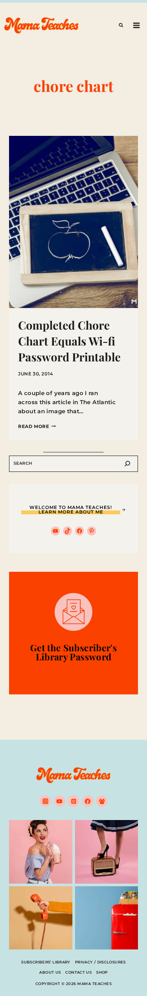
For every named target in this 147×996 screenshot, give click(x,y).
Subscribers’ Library (45, 962)
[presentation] (73, 222)
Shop (102, 972)
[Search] (127, 464)
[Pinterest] (73, 801)
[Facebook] (87, 801)
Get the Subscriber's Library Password (73, 652)
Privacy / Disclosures (100, 962)
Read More (37, 426)
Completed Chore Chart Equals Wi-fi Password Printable (69, 340)
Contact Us (78, 972)
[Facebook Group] (101, 801)
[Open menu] (136, 25)
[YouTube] (59, 801)
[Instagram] (45, 801)
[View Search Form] (121, 25)
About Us (50, 972)
